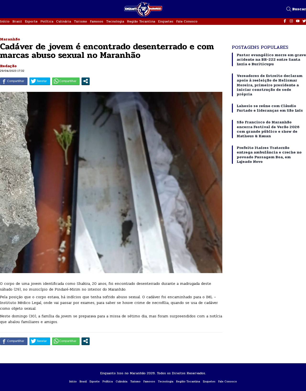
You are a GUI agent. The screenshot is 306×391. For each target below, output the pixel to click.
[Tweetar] (39, 81)
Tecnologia (115, 21)
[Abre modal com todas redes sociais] (86, 81)
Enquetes (165, 21)
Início (5, 21)
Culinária (63, 21)
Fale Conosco (186, 21)
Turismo (80, 21)
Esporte (31, 21)
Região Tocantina (141, 21)
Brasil (17, 21)
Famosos (96, 21)
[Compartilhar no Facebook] (13, 81)
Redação (8, 66)
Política (46, 21)
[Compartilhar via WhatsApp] (66, 81)
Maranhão (10, 39)
